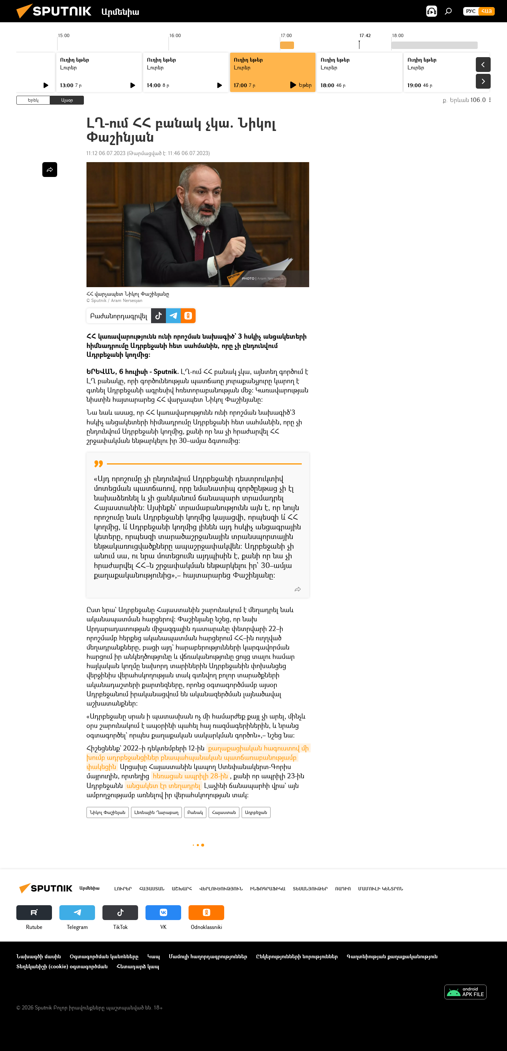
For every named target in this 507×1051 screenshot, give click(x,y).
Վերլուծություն (221, 889)
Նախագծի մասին (38, 956)
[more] (297, 589)
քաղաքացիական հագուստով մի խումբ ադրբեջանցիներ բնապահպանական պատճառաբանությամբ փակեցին (198, 757)
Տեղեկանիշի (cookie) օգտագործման (62, 966)
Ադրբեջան (256, 812)
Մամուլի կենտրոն (380, 889)
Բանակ (195, 812)
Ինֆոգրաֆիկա (267, 889)
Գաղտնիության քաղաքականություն (392, 956)
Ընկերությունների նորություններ (297, 956)
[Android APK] (465, 993)
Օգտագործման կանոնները (104, 956)
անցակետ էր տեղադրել (163, 785)
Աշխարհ (182, 889)
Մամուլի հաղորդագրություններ (208, 956)
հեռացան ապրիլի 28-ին (190, 775)
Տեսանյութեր (310, 889)
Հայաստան (224, 812)
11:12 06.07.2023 (105, 153)
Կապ (153, 956)
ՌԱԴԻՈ (343, 889)
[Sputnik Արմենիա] (56, 20)
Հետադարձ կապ (138, 966)
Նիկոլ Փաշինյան (107, 812)
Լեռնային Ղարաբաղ (156, 812)
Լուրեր (68, 67)
